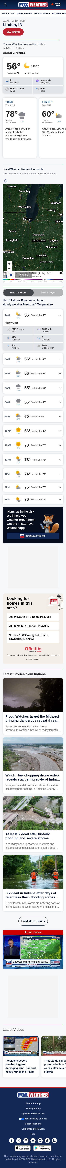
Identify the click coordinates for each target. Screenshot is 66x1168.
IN (9, 21)
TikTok (47, 1140)
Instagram (25, 1140)
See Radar (13, 32)
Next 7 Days (48, 292)
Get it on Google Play (42, 1148)
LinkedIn (40, 1140)
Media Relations (33, 1124)
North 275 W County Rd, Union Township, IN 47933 (28, 637)
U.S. (5, 21)
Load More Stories (33, 921)
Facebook (11, 1140)
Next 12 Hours (18, 292)
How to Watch (42, 13)
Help (33, 1134)
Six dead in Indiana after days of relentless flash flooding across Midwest (30, 897)
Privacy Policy (33, 1108)
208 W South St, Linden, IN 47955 (30, 616)
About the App (33, 1103)
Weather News (24, 13)
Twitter (18, 1140)
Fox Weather (33, 4)
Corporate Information (33, 1129)
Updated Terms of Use (33, 1113)
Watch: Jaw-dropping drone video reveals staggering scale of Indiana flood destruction (32, 779)
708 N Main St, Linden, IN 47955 (29, 626)
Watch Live (8, 13)
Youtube (33, 1140)
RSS (54, 1140)
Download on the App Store (23, 1148)
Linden (15, 21)
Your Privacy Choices (36, 1118)
